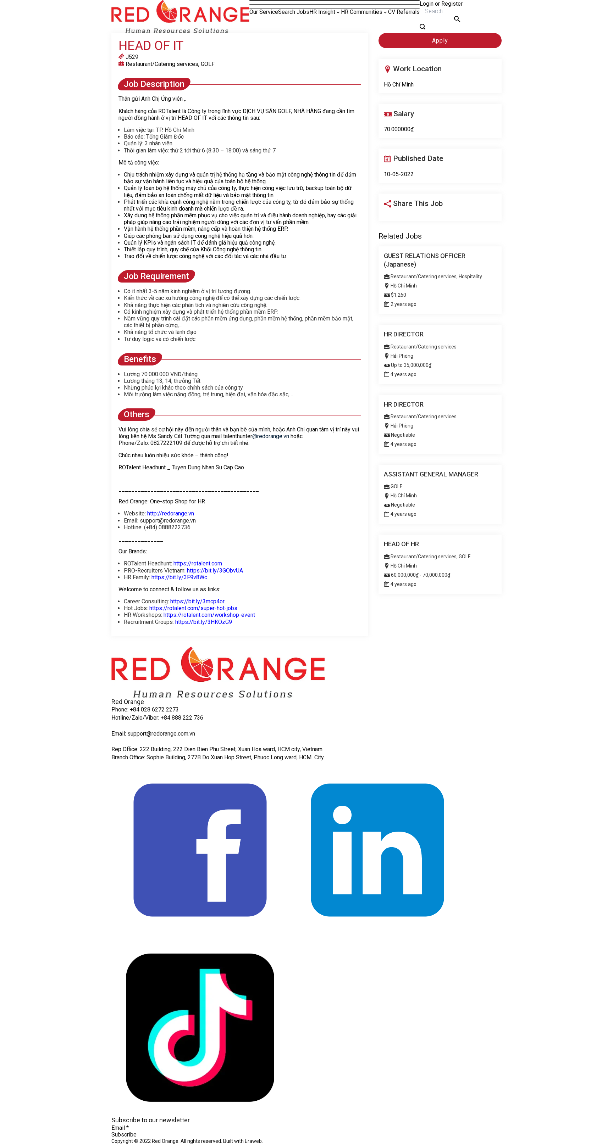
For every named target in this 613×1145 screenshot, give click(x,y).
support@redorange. (152, 733)
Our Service (263, 12)
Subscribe (124, 1134)
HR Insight (322, 12)
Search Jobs (293, 12)
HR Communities (361, 12)
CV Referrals (404, 12)
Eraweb (253, 1141)
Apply (440, 40)
